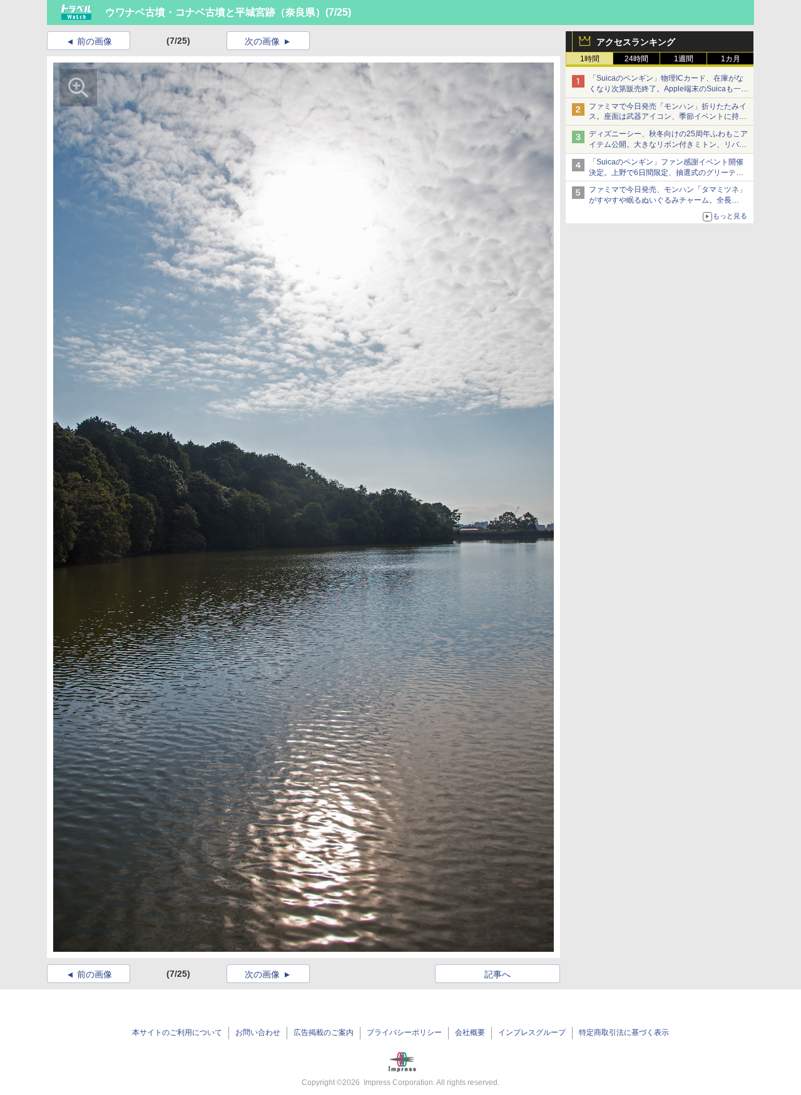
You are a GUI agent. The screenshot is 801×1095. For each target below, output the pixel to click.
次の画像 (262, 41)
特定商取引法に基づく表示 (624, 1032)
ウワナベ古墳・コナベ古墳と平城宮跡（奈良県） (215, 12)
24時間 (636, 58)
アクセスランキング (635, 42)
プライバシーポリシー (404, 1032)
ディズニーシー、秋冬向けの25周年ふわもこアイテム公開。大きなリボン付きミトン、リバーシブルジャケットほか (668, 144)
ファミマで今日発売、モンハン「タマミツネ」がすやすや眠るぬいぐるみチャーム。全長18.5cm (668, 200)
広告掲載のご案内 (323, 1032)
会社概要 (470, 1032)
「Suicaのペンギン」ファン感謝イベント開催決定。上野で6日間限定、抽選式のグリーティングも (666, 173)
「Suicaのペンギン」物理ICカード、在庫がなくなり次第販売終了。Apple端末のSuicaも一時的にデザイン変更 (668, 89)
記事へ (497, 974)
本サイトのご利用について (177, 1032)
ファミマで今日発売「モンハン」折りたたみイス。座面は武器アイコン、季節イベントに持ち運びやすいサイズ (668, 117)
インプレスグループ (532, 1032)
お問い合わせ (257, 1032)
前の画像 (94, 41)
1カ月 (730, 58)
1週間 (683, 58)
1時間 (589, 58)
